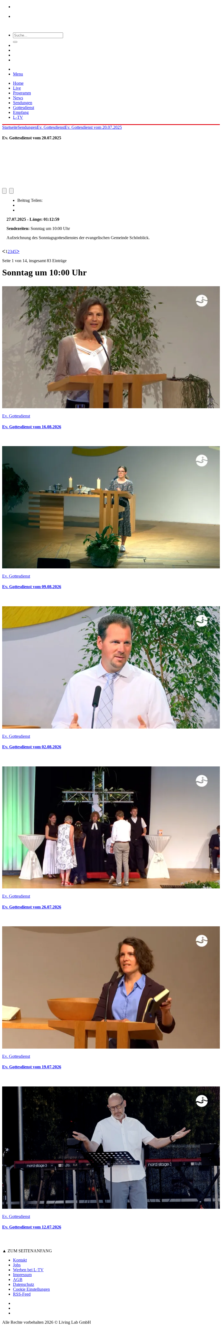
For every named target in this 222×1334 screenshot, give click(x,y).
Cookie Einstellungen (31, 1289)
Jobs (17, 1265)
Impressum (22, 1274)
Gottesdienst (23, 107)
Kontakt (20, 1260)
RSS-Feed (22, 1294)
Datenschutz (23, 1284)
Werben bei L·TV (28, 1269)
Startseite (10, 127)
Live (17, 88)
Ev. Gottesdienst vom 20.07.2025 (93, 127)
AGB (17, 1279)
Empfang (21, 112)
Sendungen (22, 102)
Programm (22, 93)
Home (18, 83)
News (18, 97)
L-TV (18, 117)
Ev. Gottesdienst (51, 127)
